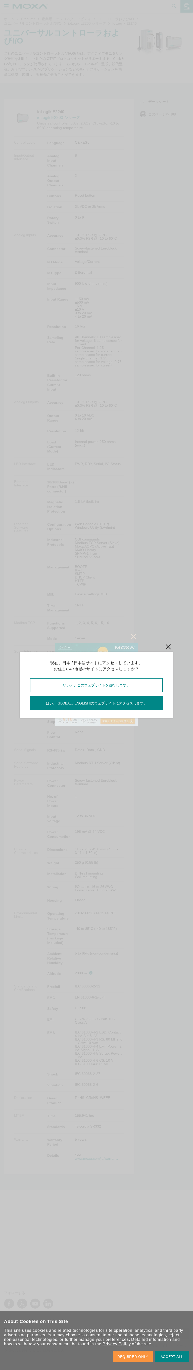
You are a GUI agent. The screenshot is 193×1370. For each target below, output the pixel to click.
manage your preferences (104, 1339)
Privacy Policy (117, 1344)
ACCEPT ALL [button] (172, 1357)
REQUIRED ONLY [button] (132, 1357)
